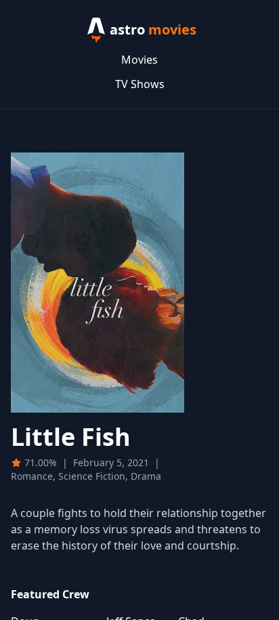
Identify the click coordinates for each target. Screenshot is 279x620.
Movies (139, 59)
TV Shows (140, 84)
